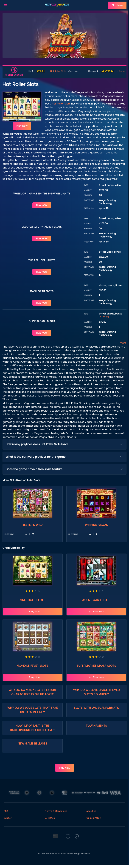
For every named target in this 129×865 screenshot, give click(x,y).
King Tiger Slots (32, 600)
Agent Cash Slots (96, 600)
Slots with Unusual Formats (96, 708)
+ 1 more (104, 316)
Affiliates (50, 817)
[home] (58, 8)
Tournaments (96, 726)
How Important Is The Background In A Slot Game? (32, 728)
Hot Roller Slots (44, 71)
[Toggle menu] (6, 5)
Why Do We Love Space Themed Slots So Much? (96, 692)
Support (8, 817)
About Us (91, 811)
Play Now (117, 5)
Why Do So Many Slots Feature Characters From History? (33, 692)
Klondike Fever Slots (32, 666)
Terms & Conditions (56, 811)
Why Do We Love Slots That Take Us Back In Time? (32, 710)
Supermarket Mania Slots (96, 666)
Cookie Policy (93, 817)
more (123, 343)
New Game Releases (32, 743)
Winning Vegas (96, 525)
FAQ (6, 811)
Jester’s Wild (32, 525)
